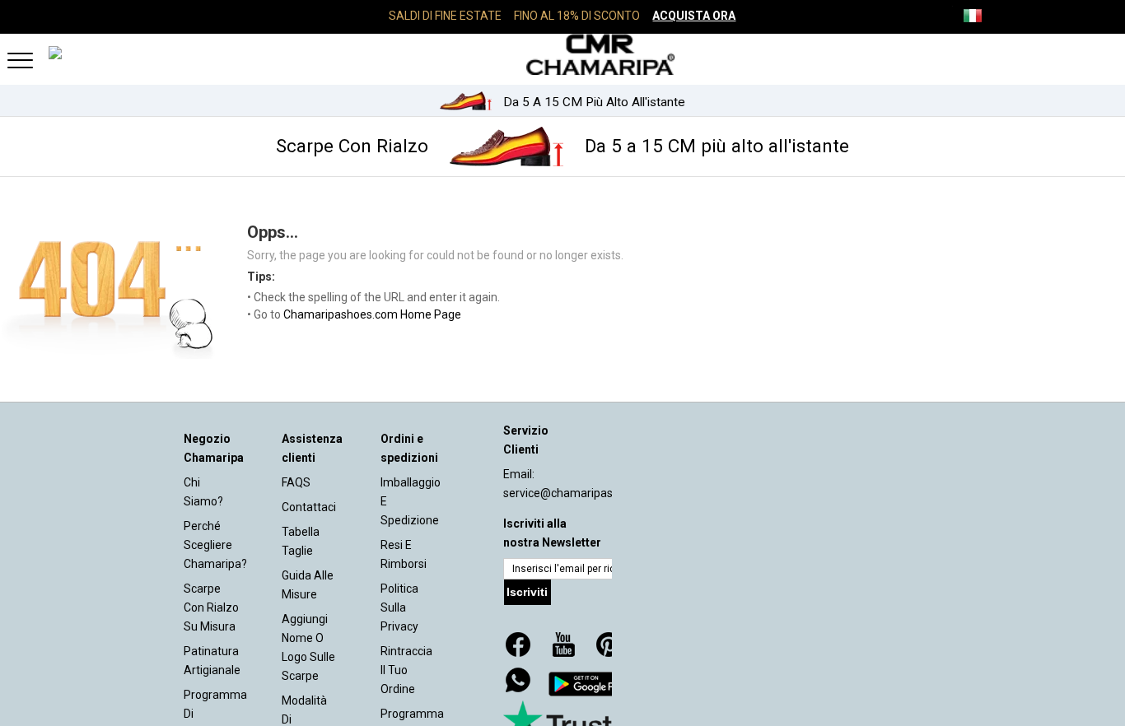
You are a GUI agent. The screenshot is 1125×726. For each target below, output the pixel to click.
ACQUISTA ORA (693, 15)
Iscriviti (527, 591)
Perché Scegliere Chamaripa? (215, 544)
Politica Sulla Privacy (399, 607)
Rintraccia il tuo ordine (406, 670)
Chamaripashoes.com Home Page (372, 314)
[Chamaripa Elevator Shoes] (562, 54)
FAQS (296, 482)
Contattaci (309, 507)
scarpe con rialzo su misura (211, 607)
